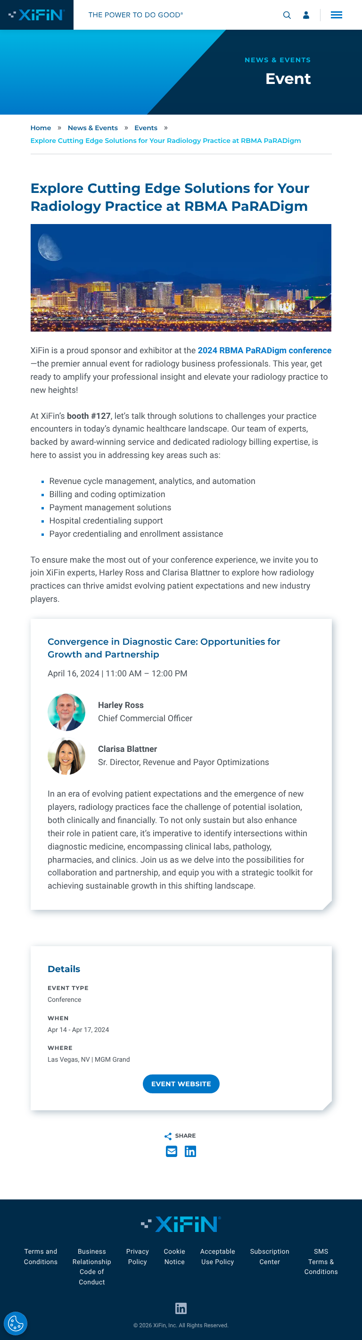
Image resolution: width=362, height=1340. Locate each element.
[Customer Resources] (306, 15)
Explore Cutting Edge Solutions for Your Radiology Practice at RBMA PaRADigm (166, 140)
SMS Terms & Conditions (321, 1262)
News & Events (93, 128)
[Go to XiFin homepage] (37, 15)
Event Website (181, 1084)
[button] (336, 14)
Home (41, 128)
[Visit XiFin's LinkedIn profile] (181, 1308)
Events (145, 128)
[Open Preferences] (15, 1323)
